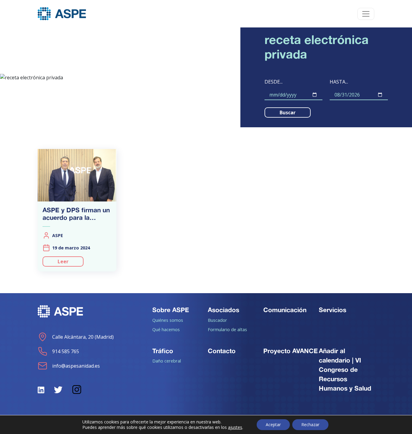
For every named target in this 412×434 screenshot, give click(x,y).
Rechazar (310, 424)
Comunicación (284, 310)
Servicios (332, 310)
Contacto (222, 351)
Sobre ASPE (170, 310)
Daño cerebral (166, 361)
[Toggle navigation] (365, 14)
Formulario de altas (227, 329)
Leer (63, 261)
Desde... (274, 81)
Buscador (217, 320)
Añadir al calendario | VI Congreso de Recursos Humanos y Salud (345, 369)
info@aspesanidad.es (76, 366)
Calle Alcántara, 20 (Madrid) (83, 337)
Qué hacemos (166, 329)
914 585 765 (65, 351)
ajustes (235, 427)
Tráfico (162, 351)
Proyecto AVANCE (290, 351)
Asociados (223, 310)
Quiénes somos (167, 320)
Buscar (288, 112)
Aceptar (273, 424)
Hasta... (339, 81)
